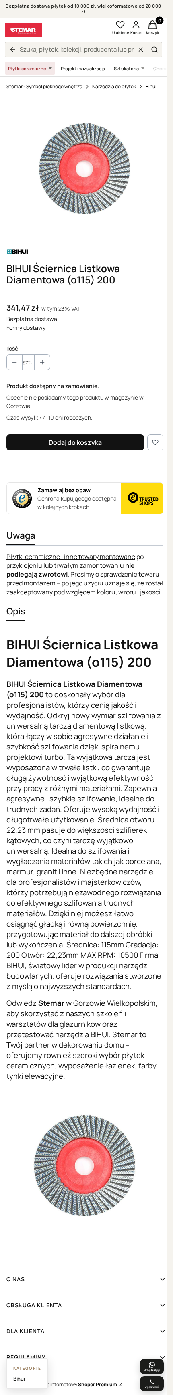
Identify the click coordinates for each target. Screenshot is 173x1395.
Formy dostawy (25, 327)
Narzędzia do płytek (114, 86)
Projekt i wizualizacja (83, 68)
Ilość (12, 348)
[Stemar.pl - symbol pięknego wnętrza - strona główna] (23, 30)
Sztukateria (126, 68)
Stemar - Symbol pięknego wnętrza (44, 86)
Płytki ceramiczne (27, 68)
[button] (154, 49)
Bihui (151, 86)
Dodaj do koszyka (75, 442)
